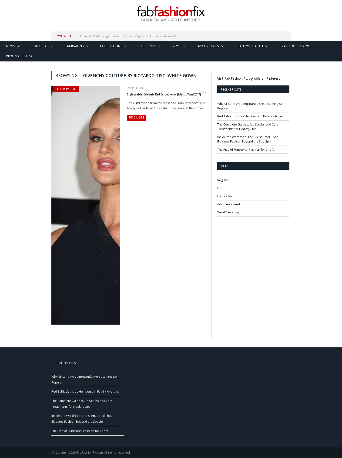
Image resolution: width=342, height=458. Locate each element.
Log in (221, 188)
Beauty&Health (249, 46)
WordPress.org (227, 212)
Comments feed (228, 204)
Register (223, 180)
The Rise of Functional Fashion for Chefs (245, 149)
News (10, 46)
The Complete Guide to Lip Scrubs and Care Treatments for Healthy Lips (247, 126)
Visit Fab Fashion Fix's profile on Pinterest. (249, 78)
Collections (111, 46)
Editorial (39, 46)
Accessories (208, 46)
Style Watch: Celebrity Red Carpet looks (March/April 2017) (164, 94)
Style (176, 46)
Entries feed (226, 196)
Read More (136, 117)
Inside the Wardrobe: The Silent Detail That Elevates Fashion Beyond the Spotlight (247, 139)
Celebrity (147, 46)
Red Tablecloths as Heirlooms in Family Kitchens (251, 116)
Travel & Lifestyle (295, 46)
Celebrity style (66, 89)
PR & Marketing (20, 56)
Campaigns (74, 46)
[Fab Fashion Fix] (171, 14)
